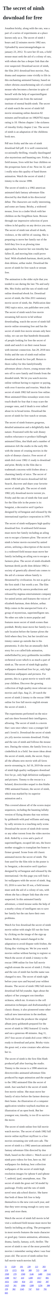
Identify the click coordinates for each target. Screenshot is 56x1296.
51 (6, 1267)
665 (6, 1293)
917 (15, 1278)
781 (45, 1289)
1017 (39, 1278)
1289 (31, 1278)
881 (47, 1278)
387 (47, 1282)
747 (30, 1289)
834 (23, 1282)
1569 (7, 1274)
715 (37, 1270)
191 (21, 1267)
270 (15, 1274)
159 (6, 1289)
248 (45, 1270)
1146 (32, 1274)
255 (31, 1282)
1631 (7, 1282)
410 (22, 1278)
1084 (23, 1285)
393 (44, 1267)
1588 (7, 1278)
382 (13, 1289)
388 (48, 1285)
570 (6, 1270)
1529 (13, 1267)
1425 (7, 1285)
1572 (14, 1270)
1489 (40, 1274)
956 (22, 1270)
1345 (22, 1289)
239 (29, 1267)
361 (15, 1285)
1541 (49, 1274)
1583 (15, 1282)
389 (30, 1270)
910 (37, 1289)
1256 (40, 1285)
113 (36, 1267)
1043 (39, 1282)
